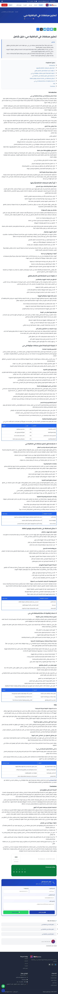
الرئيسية (40, 5)
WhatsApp (24, 979)
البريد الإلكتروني (52, 895)
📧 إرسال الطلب (42, 912)
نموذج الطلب (19, 5)
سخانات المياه (54, 980)
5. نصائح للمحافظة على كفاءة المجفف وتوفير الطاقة (42, 78)
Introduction (52, 65)
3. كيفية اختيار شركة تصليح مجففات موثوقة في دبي (43, 73)
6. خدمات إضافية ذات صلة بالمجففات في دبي (44, 81)
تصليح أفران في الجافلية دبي (48, 934)
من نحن (30, 5)
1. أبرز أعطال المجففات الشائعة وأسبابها (45, 68)
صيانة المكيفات (54, 978)
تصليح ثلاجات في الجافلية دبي (48, 924)
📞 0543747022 (53, 1)
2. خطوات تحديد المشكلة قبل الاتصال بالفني (45, 71)
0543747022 (23, 975)
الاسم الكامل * (52, 888)
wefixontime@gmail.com (21, 977)
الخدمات (35, 5)
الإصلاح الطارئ (54, 985)
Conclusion (52, 86)
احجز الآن (4, 5)
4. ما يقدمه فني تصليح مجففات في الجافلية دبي (43, 76)
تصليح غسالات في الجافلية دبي (48, 929)
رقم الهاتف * (26, 888)
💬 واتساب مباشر (16, 912)
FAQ (54, 84)
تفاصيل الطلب (52, 901)
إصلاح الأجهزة (54, 975)
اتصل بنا (25, 5)
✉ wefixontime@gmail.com (43, 1)
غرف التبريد (54, 983)
